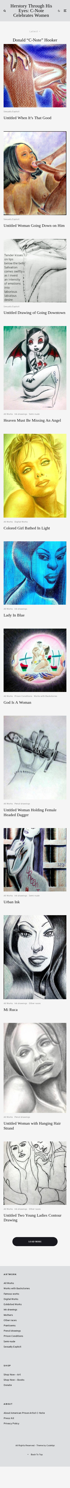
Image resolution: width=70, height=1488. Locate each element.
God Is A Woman (17, 702)
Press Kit (9, 1418)
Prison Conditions (23, 696)
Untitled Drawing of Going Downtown (34, 312)
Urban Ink (12, 902)
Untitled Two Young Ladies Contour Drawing (32, 1217)
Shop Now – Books (14, 1380)
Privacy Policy (11, 1423)
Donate (8, 1385)
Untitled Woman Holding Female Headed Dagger (30, 812)
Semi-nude (34, 414)
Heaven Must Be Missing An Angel (32, 420)
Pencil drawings (22, 803)
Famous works (11, 1294)
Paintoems (10, 1325)
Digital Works (21, 522)
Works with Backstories (45, 696)
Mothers (8, 1315)
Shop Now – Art (12, 1374)
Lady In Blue (14, 615)
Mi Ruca (11, 1009)
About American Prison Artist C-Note (24, 1413)
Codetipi (50, 1445)
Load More (35, 1242)
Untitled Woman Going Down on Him (34, 225)
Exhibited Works (13, 1304)
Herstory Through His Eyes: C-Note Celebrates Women (31, 11)
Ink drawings (21, 414)
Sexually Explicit (11, 111)
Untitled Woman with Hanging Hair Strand (32, 1125)
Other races (35, 1003)
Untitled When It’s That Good (27, 118)
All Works (8, 414)
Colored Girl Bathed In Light (27, 528)
